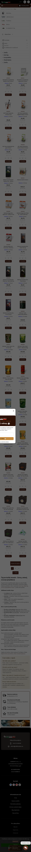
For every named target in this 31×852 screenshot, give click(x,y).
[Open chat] (25, 848)
